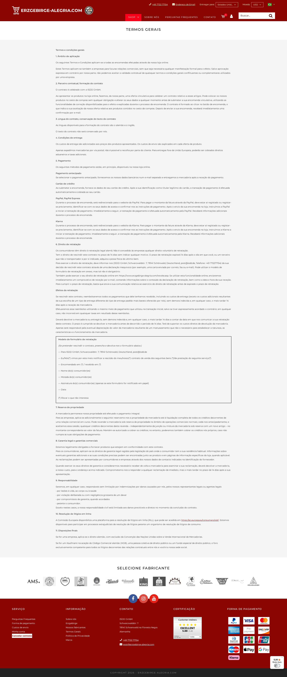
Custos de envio (20, 627)
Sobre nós (151, 17)
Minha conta (18, 631)
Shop (131, 17)
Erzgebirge (71, 623)
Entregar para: (207, 4)
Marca (69, 640)
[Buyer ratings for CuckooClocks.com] (187, 629)
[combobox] (227, 4)
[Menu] (282, 658)
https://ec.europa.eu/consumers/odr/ (200, 520)
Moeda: (246, 4)
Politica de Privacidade (78, 635)
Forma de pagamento (23, 623)
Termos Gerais (73, 631)
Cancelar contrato (22, 635)
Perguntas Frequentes (181, 17)
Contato (210, 17)
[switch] (277, 665)
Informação (76, 609)
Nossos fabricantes (76, 627)
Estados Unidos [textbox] (226, 4)
